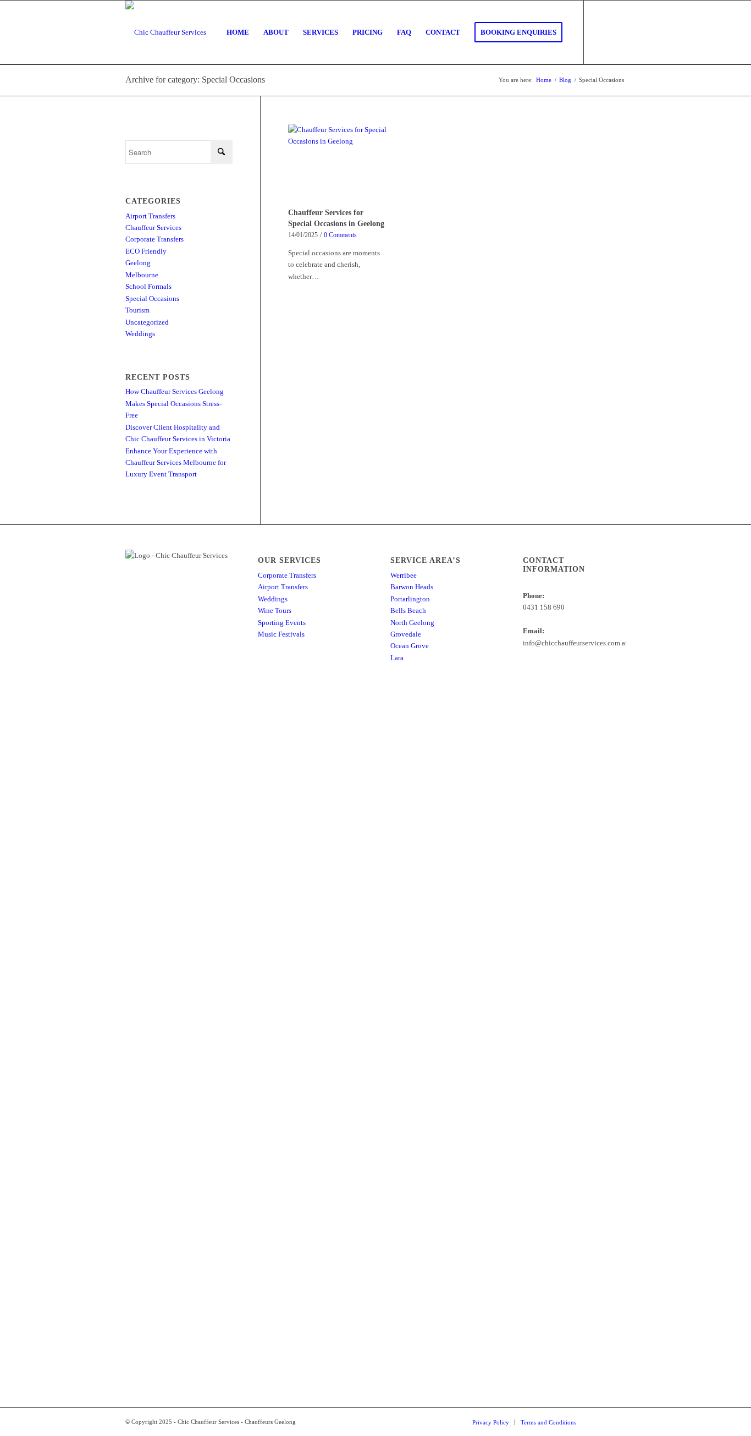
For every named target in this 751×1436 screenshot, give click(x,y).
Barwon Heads (411, 587)
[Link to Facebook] (601, 32)
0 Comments (340, 235)
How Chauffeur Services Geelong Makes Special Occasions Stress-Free (174, 403)
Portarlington (410, 599)
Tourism (137, 310)
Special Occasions (152, 298)
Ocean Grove (409, 646)
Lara (397, 658)
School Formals (148, 286)
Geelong (138, 263)
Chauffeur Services (153, 227)
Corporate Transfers (154, 239)
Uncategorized (147, 322)
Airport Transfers (150, 216)
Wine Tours (274, 610)
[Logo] (165, 32)
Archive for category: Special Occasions (195, 79)
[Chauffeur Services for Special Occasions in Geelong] (337, 164)
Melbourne (141, 275)
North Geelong (412, 622)
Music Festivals (281, 634)
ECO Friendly (146, 251)
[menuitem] (237, 32)
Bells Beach (408, 610)
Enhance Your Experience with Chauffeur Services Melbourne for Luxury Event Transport (175, 463)
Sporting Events (282, 622)
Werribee (403, 575)
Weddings (140, 334)
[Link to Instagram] (617, 32)
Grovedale (405, 634)
